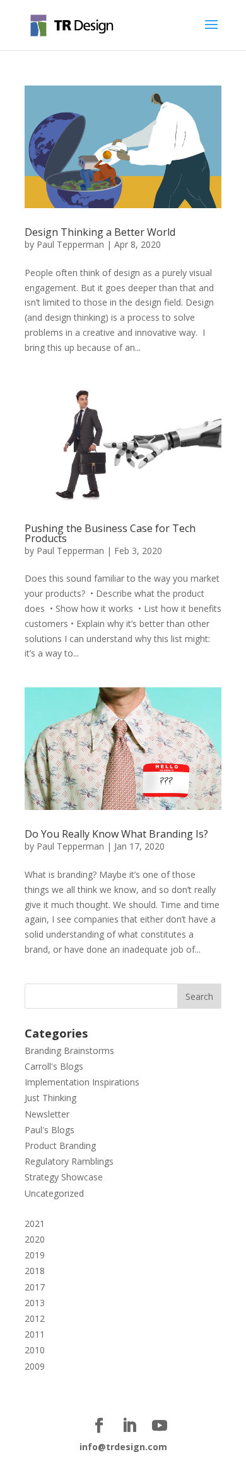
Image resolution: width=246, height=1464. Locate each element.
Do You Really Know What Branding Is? (116, 834)
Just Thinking (50, 1098)
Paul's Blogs (49, 1130)
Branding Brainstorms (69, 1050)
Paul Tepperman (70, 244)
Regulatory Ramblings (69, 1161)
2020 (35, 1239)
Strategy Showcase (64, 1177)
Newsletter (47, 1114)
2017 (35, 1287)
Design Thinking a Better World (100, 232)
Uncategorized (54, 1193)
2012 (35, 1318)
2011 (35, 1334)
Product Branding (60, 1145)
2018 (35, 1271)
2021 (35, 1223)
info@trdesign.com (123, 1447)
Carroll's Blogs (54, 1066)
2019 (35, 1255)
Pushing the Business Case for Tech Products (110, 533)
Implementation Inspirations (82, 1082)
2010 (35, 1350)
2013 (35, 1303)
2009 (35, 1366)
